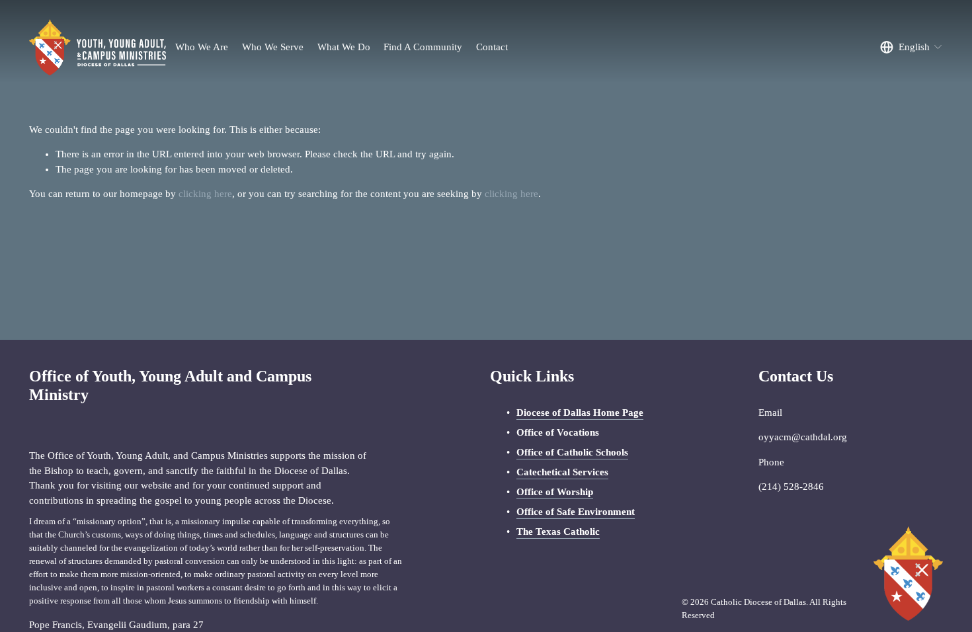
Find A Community (423, 47)
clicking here (205, 193)
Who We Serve (273, 47)
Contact (492, 47)
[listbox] (911, 47)
